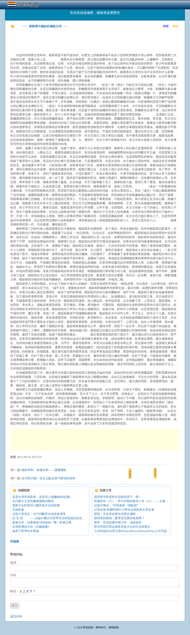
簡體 (166, 26)
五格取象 (18, 509)
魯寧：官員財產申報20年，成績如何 (118, 522)
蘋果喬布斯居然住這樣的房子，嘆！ (118, 496)
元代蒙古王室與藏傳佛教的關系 (33, 501)
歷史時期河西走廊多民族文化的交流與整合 (122, 526)
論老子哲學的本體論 (25, 531)
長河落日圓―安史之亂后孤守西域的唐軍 (48, 478)
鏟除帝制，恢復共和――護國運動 (44, 470)
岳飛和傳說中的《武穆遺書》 (31, 526)
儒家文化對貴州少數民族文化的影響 (36, 505)
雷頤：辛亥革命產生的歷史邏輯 (115, 513)
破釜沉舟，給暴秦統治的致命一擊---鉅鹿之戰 (41, 522)
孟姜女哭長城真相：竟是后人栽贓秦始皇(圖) (41, 496)
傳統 (175, 26)
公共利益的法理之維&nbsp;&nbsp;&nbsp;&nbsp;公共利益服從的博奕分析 (141, 531)
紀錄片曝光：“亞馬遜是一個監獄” (116, 505)
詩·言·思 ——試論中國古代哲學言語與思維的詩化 (47, 518)
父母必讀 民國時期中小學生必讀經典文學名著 (124, 509)
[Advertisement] (77, 40)
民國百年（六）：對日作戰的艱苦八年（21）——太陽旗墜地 (134, 501)
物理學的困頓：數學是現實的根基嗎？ (119, 518)
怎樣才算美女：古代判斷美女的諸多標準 (39, 513)
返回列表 (16, 616)
